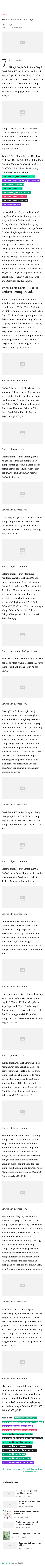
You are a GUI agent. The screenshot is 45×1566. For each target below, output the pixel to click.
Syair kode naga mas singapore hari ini (20, 180)
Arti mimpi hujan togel (25, 1418)
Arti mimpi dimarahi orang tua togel (19, 1430)
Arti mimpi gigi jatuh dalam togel (18, 1462)
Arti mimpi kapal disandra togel (17, 1442)
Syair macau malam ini (13, 184)
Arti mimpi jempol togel (13, 1454)
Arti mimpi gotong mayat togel (16, 1446)
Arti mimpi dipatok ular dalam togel (19, 1450)
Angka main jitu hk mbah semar (30, 1502)
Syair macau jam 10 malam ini (16, 192)
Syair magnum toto (11, 204)
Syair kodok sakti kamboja (14, 200)
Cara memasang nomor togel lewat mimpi (26, 1492)
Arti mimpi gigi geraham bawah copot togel (22, 1422)
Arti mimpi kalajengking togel (16, 1458)
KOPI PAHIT (6, 1563)
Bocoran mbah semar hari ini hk (30, 1544)
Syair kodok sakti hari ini (14, 196)
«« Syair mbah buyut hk (10, 1469)
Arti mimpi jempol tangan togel (17, 1426)
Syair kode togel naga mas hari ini (18, 176)
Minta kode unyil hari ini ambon (26, 1533)
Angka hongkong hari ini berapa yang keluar (27, 1523)
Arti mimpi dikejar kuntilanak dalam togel (22, 1438)
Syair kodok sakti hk (12, 188)
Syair (4, 15)
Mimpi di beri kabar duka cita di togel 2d (27, 1512)
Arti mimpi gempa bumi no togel (17, 1434)
